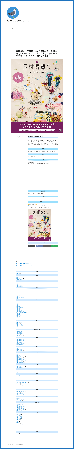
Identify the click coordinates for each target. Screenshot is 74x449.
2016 (39, 26)
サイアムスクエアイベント (20, 399)
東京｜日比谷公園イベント (20, 307)
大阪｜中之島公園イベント (20, 358)
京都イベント (18, 348)
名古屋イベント (18, 341)
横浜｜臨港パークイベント (20, 325)
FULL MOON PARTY (19, 400)
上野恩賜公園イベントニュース (20, 406)
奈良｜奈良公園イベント (19, 350)
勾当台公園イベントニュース (20, 404)
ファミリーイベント (19, 136)
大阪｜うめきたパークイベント (20, 356)
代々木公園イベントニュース (20, 407)
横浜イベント (18, 323)
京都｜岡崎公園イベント (19, 349)
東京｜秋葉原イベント (19, 306)
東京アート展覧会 (18, 418)
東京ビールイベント (19, 415)
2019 (48, 26)
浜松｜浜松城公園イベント (20, 340)
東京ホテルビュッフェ (19, 417)
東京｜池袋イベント (19, 308)
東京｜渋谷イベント (19, 313)
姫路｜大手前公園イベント (20, 367)
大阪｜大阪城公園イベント (20, 359)
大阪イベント (18, 354)
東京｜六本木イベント (19, 314)
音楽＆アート (19, 137)
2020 (52, 26)
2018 (45, 26)
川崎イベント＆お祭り (19, 322)
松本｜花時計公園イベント (20, 333)
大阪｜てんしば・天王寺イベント (21, 360)
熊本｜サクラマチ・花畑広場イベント (21, 385)
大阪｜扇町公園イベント (19, 357)
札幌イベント (18, 277)
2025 (8, 28)
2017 (42, 26)
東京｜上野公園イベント (19, 305)
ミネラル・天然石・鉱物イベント (21, 424)
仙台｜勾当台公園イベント (20, 285)
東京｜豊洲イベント (19, 315)
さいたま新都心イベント (19, 295)
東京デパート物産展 (19, 416)
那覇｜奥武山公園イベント (20, 393)
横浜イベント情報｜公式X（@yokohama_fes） (24, 265)
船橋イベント (18, 298)
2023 (62, 26)
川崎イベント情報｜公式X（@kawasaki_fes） (24, 263)
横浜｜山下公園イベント (19, 324)
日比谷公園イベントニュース (20, 408)
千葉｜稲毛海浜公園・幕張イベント (21, 297)
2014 (32, 26)
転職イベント (18, 425)
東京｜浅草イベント (19, 304)
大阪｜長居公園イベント (19, 361)
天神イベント (18, 384)
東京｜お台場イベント (19, 316)
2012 (26, 26)
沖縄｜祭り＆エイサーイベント (20, 391)
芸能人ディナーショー (19, 422)
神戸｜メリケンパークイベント (20, 366)
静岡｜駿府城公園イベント (20, 339)
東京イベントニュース (19, 405)
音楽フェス (17, 421)
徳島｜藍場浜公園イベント (20, 376)
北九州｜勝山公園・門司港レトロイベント (22, 382)
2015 (36, 26)
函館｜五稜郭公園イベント (20, 279)
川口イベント (18, 296)
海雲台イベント (18, 398)
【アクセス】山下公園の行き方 (12, 26)
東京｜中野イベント (19, 310)
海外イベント (18, 419)
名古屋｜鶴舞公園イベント (20, 344)
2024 (65, 26)
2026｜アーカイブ (13, 28)
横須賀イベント (18, 326)
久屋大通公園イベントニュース (20, 409)
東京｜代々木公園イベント (20, 311)
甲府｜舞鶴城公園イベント (20, 332)
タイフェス (17, 420)
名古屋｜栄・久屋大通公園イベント (21, 343)
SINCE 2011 (21, 26)
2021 (55, 26)
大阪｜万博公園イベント (19, 355)
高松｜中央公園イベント (19, 375)
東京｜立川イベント (19, 318)
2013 (29, 26)
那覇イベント (18, 392)
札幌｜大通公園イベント (19, 278)
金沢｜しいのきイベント (19, 335)
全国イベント (18, 273)
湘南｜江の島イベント (19, 327)
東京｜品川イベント (19, 317)
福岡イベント (18, 383)
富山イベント (18, 334)
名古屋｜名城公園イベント (20, 342)
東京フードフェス (18, 414)
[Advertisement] (37, 37)
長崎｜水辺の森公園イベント (20, 386)
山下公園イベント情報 (14, 20)
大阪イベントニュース (19, 410)
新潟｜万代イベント (19, 331)
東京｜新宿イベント (19, 309)
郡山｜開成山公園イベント (20, 286)
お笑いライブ (18, 423)
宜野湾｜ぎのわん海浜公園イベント (21, 394)
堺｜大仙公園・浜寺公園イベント (21, 362)
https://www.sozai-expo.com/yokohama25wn (36, 205)
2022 (58, 26)
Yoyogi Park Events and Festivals (21, 312)
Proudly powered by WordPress (19, 444)
